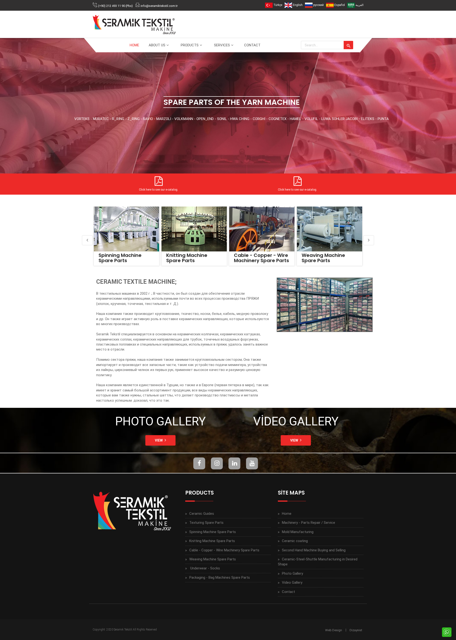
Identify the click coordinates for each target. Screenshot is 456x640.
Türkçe (277, 5)
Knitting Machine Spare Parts (119, 258)
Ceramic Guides (201, 513)
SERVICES (222, 45)
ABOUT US (157, 45)
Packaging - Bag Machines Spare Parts (219, 577)
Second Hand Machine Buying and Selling (314, 550)
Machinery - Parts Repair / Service (308, 522)
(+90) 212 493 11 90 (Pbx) (115, 6)
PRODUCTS (190, 45)
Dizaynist (356, 630)
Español (339, 5)
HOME (134, 45)
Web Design (333, 630)
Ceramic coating (295, 541)
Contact (288, 592)
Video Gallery (292, 582)
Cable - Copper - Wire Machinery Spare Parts (193, 258)
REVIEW (126, 229)
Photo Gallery (292, 573)
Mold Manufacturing (298, 532)
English (297, 5)
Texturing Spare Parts (206, 522)
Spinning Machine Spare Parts (212, 532)
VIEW (159, 440)
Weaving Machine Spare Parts (255, 258)
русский (318, 5)
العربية (359, 5)
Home (286, 513)
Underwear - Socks (324, 255)
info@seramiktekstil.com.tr (159, 6)
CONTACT (252, 45)
